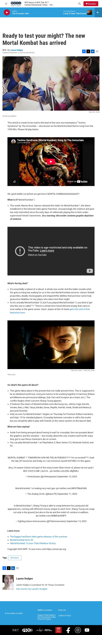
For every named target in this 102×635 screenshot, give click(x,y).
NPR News (15, 558)
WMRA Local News (45, 610)
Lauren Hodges (16, 50)
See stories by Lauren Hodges (31, 588)
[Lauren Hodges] (8, 582)
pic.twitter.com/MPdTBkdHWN (71, 488)
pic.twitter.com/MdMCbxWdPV (51, 515)
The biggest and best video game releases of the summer (38, 536)
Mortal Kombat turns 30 (21, 540)
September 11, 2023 (67, 494)
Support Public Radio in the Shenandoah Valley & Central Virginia (47, 617)
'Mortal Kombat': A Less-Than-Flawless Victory (33, 543)
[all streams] (98, 12)
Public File (62, 610)
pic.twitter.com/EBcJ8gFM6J (64, 471)
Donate (92, 3)
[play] (7, 12)
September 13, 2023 (67, 476)
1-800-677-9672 (64, 616)
